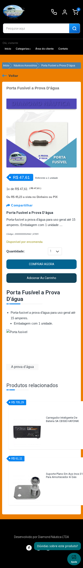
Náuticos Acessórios (25, 65)
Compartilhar (21, 205)
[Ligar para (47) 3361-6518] (54, 12)
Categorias (22, 48)
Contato (63, 48)
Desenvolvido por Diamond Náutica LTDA (41, 537)
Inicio (8, 48)
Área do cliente (44, 48)
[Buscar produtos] (74, 28)
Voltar (13, 75)
